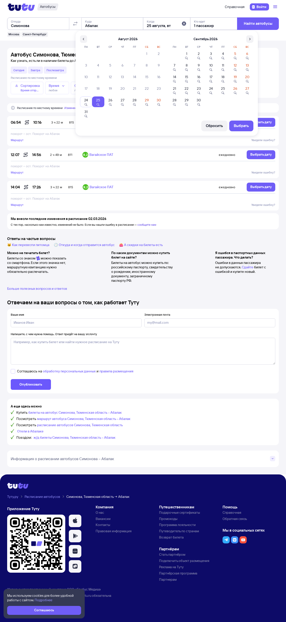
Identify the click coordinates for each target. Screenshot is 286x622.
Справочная (234, 7)
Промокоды (168, 519)
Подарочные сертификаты (179, 512)
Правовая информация (114, 531)
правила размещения (116, 371)
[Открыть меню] (276, 7)
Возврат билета (171, 537)
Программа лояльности (177, 525)
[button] (184, 24)
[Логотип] (21, 7)
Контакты (103, 525)
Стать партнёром (172, 554)
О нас (100, 512)
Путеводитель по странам (179, 531)
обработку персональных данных (69, 371)
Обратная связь (235, 519)
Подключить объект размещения (184, 561)
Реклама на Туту (171, 567)
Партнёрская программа (178, 573)
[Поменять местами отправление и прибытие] (75, 23)
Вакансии (103, 519)
